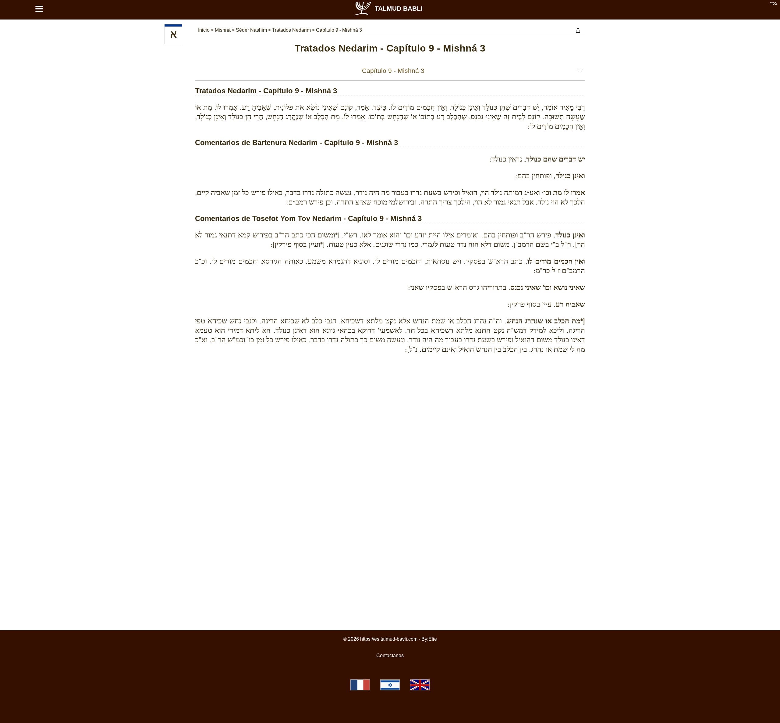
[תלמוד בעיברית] (390, 684)
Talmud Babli (399, 8)
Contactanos (390, 655)
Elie (432, 639)
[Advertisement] (390, 386)
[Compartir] (578, 30)
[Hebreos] (173, 35)
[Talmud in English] (420, 684)
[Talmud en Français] (360, 684)
